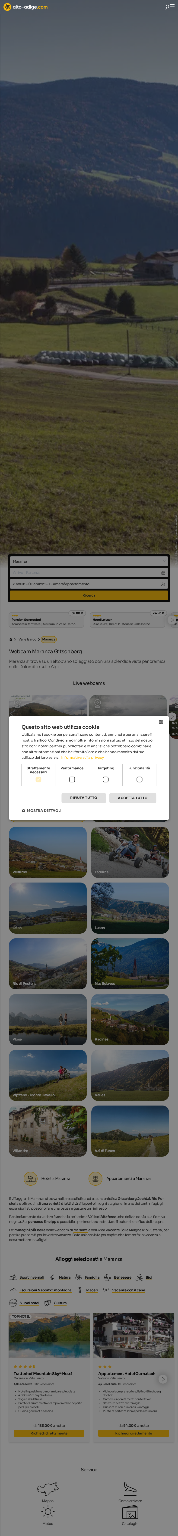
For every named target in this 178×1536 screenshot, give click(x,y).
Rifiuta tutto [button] (83, 798)
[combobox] (161, 722)
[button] (41, 810)
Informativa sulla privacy (82, 757)
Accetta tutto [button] (132, 798)
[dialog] (89, 768)
